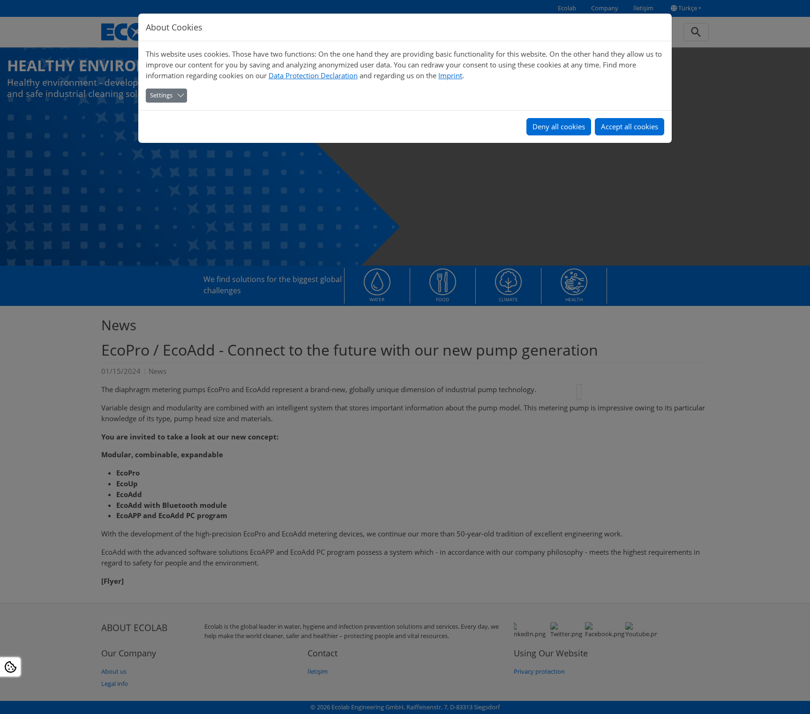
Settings (161, 95)
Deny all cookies (558, 126)
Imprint (450, 75)
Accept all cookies (629, 126)
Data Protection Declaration (313, 75)
